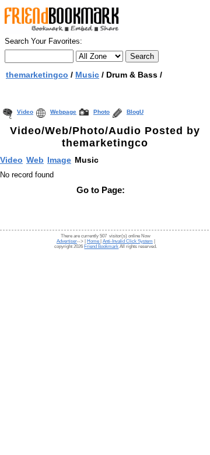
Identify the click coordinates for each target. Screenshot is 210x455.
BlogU (135, 111)
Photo (101, 111)
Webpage (63, 111)
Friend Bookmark (101, 246)
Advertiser (67, 241)
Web (35, 159)
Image (59, 159)
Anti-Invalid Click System (128, 241)
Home (93, 241)
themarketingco (37, 74)
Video (25, 111)
